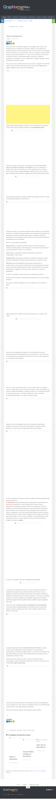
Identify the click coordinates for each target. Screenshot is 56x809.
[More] (13, 43)
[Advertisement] (28, 114)
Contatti (44, 17)
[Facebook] (7, 43)
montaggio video (12, 730)
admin (30, 20)
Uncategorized (8, 20)
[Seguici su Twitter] (50, 789)
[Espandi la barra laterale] (2, 21)
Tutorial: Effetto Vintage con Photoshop (28, 754)
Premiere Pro (13, 26)
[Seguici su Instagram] (52, 789)
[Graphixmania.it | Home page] (16, 8)
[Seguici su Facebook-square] (47, 789)
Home (4, 17)
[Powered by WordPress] (8, 794)
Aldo (8, 38)
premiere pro (19, 730)
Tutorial (15, 17)
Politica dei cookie (34, 784)
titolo (29, 730)
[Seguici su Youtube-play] (48, 789)
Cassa (39, 17)
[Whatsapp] (11, 43)
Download (31, 17)
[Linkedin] (9, 43)
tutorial (32, 730)
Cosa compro (23, 17)
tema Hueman (20, 794)
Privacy (51, 17)
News (9, 17)
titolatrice (25, 730)
